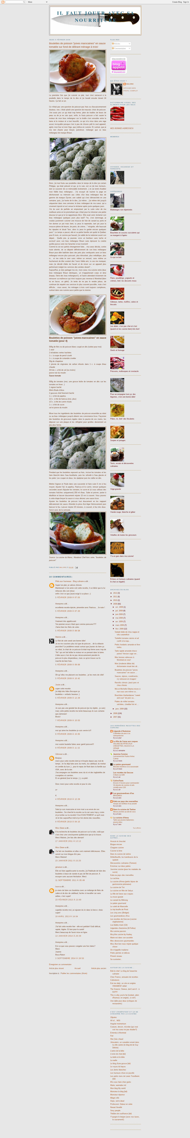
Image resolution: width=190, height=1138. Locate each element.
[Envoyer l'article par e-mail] (76, 567)
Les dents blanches (118, 1070)
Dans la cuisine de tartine (120, 854)
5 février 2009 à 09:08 (67, 665)
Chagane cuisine (117, 848)
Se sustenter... (116, 959)
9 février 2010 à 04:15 (67, 822)
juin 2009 (119, 614)
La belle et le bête (117, 1057)
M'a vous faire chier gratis (120, 1082)
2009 (115, 604)
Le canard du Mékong (119, 900)
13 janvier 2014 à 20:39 (68, 936)
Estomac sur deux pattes (120, 866)
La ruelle (113, 1060)
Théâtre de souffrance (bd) (121, 1114)
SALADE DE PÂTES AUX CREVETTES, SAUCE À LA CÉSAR (123, 746)
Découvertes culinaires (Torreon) (123, 863)
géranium (59, 867)
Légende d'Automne (121, 731)
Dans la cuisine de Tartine (124, 809)
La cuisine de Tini (117, 887)
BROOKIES (117, 796)
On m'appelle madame (119, 950)
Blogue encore (116, 844)
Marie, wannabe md (118, 1085)
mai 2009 (119, 618)
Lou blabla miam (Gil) (118, 925)
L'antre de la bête (117, 1051)
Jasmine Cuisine (120, 754)
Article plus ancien (98, 968)
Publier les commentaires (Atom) (74, 973)
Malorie (58, 637)
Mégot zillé (114, 1098)
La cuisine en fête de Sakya (121, 891)
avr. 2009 (119, 621)
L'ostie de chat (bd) (118, 1054)
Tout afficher (137, 828)
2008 (115, 713)
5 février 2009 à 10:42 (67, 678)
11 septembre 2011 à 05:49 (70, 880)
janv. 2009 (119, 709)
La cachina (114, 878)
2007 (115, 717)
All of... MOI (115, 1020)
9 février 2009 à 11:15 (67, 748)
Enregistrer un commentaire (60, 964)
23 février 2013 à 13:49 (68, 900)
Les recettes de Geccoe (123, 773)
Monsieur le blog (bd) (118, 1091)
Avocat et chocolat (117, 841)
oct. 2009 (119, 607)
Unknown (59, 754)
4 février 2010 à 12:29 (67, 799)
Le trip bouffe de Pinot (119, 909)
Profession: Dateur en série (121, 1104)
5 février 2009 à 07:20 (67, 611)
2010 (115, 600)
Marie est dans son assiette (121, 938)
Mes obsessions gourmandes (122, 941)
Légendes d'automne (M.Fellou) (122, 928)
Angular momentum (118, 1024)
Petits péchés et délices (120, 953)
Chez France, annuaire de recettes (124, 977)
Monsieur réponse (117, 1095)
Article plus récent (56, 968)
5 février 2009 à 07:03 (67, 597)
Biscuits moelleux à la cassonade (125, 767)
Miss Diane (59, 828)
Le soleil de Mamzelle (119, 906)
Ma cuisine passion (118, 931)
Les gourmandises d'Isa (123, 793)
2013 (115, 593)
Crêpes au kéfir (119, 775)
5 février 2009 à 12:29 (67, 698)
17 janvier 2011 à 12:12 (68, 841)
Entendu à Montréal (118, 1033)
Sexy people (115, 1110)
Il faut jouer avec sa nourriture (96, 16)
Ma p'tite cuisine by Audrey (121, 934)
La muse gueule (116, 897)
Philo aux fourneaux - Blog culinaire (69, 581)
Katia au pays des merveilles (125, 801)
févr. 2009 (119, 629)
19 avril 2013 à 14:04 (66, 916)
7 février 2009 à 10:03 (67, 720)
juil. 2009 (119, 611)
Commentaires (120, 48)
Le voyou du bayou (118, 1067)
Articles (117, 44)
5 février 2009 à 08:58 (67, 631)
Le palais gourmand (121, 764)
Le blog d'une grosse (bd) (120, 1063)
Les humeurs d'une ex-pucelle (122, 1073)
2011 (115, 597)
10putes (113, 1017)
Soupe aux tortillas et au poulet (125, 804)
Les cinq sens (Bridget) (119, 913)
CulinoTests (118, 781)
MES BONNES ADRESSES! (122, 128)
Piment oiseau (116, 956)
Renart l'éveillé (116, 1107)
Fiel (111, 1036)
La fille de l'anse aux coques (125, 741)
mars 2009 (119, 625)
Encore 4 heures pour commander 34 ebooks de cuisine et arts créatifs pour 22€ (126, 785)
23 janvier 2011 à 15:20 (68, 861)
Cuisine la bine (116, 851)
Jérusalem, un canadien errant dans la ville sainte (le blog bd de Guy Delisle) (124, 1045)
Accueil (78, 968)
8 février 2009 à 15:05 (67, 734)
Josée (57, 685)
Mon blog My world (117, 1088)
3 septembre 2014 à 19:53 (69, 958)
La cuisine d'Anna (121, 818)
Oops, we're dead (117, 1101)
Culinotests (114, 980)
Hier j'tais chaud (116, 1039)
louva (57, 886)
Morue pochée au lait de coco (124, 812)
